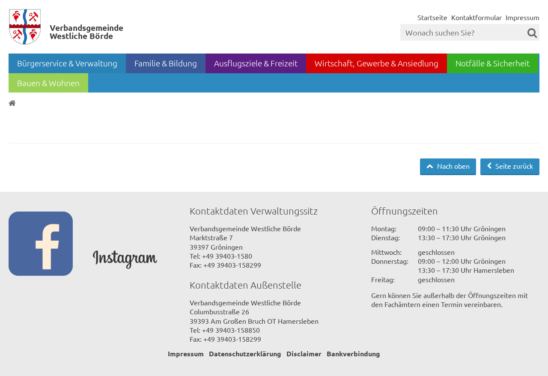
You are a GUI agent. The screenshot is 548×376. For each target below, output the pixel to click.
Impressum (522, 17)
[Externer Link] (51, 245)
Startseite (432, 17)
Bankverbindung (353, 353)
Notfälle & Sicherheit (493, 63)
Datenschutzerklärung (245, 353)
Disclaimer (304, 353)
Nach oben (452, 165)
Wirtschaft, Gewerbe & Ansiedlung (376, 63)
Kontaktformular (476, 17)
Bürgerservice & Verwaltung (67, 63)
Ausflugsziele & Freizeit (256, 63)
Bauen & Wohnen (48, 83)
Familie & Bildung (165, 63)
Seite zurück (513, 165)
